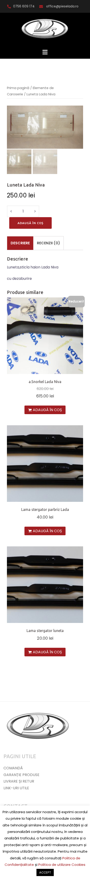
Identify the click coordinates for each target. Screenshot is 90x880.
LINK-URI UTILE (16, 788)
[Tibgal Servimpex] (45, 30)
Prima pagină (18, 88)
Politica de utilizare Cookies (61, 864)
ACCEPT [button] (45, 872)
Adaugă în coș (30, 223)
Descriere (20, 243)
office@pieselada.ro (61, 6)
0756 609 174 (24, 6)
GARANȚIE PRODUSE (21, 774)
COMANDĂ (13, 768)
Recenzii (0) (48, 243)
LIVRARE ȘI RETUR (18, 781)
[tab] (20, 243)
